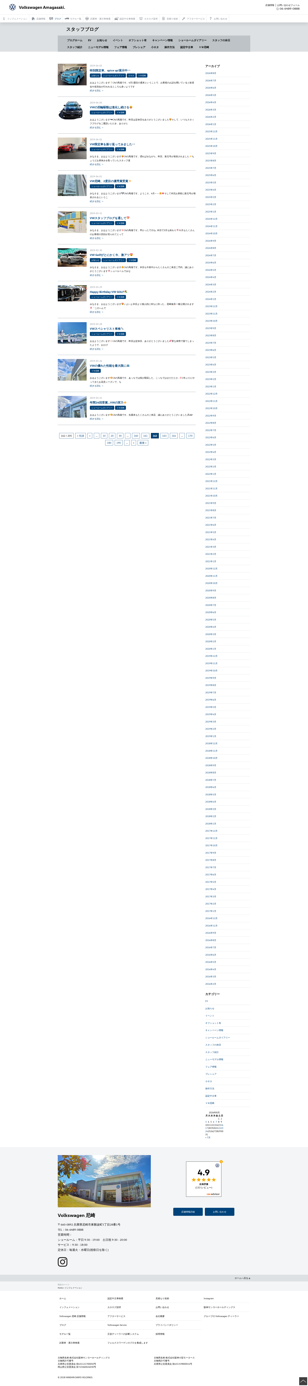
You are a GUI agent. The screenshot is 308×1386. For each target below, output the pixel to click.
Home (60, 1287)
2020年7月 (210, 605)
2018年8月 (210, 772)
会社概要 (160, 1316)
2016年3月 (210, 976)
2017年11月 (211, 838)
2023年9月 (210, 328)
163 (164, 435)
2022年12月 (211, 393)
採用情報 (160, 1333)
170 (190, 435)
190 (118, 442)
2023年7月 (210, 342)
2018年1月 (210, 823)
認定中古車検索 (115, 1298)
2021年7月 (210, 517)
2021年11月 (211, 488)
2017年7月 (210, 867)
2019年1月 (210, 736)
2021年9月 (210, 503)
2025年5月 (210, 182)
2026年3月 (210, 109)
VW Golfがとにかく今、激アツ (110, 255)
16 (222, 1124)
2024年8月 (210, 247)
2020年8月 (210, 597)
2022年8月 (210, 422)
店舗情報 (269, 5)
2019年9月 (210, 677)
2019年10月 (211, 670)
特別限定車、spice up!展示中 (109, 70)
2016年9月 (210, 932)
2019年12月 (211, 655)
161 (145, 435)
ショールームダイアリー (192, 40)
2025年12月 (211, 131)
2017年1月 (210, 911)
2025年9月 (210, 153)
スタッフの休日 (221, 40)
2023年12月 (211, 306)
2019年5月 (210, 707)
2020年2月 (210, 641)
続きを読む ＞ (97, 90)
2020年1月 (210, 648)
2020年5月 (210, 619)
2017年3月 (210, 896)
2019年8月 (210, 685)
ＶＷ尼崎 (204, 47)
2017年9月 (210, 852)
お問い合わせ (219, 1211)
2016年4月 (210, 969)
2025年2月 (210, 204)
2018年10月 (211, 757)
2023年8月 (210, 335)
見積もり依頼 (162, 1298)
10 (104, 435)
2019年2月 (210, 728)
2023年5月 (210, 357)
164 (174, 435)
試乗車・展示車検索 (69, 1342)
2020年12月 (211, 568)
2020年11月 (211, 575)
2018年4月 (210, 801)
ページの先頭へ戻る (303, 1381)
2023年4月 (210, 364)
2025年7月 (210, 167)
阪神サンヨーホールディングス (219, 1307)
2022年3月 (210, 459)
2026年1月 (210, 124)
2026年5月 (210, 95)
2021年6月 (210, 524)
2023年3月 (210, 371)
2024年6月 (210, 262)
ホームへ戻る (242, 1278)
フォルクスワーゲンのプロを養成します (127, 1342)
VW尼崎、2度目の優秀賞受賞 (109, 181)
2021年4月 (210, 539)
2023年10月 (211, 320)
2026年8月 (210, 73)
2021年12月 (211, 481)
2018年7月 (210, 779)
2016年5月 (210, 961)
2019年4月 (210, 714)
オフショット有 (138, 40)
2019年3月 (210, 721)
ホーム (62, 1298)
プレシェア (139, 47)
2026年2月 (210, 116)
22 (219, 1127)
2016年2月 (210, 983)
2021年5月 (210, 532)
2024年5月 (210, 269)
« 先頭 (80, 435)
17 (206, 1127)
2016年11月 (211, 925)
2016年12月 (211, 918)
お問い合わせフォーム (288, 5)
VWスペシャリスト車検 (105, 328)
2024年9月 (210, 240)
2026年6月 (210, 87)
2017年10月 (211, 845)
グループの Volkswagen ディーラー (221, 1316)
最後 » (142, 442)
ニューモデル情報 (98, 47)
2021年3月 (210, 546)
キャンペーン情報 (162, 40)
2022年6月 (210, 437)
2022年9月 (210, 415)
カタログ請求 (114, 1307)
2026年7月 (210, 80)
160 (136, 435)
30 (120, 435)
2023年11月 (211, 313)
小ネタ (155, 47)
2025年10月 (211, 145)
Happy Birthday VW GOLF (107, 292)
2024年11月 (211, 226)
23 (222, 1127)
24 (206, 1131)
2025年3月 (210, 197)
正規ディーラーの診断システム (123, 1333)
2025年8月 (210, 160)
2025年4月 (210, 189)
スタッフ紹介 (74, 47)
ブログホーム (74, 40)
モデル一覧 (65, 1333)
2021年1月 (210, 561)
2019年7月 (210, 692)
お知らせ (102, 40)
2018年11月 (211, 750)
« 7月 (207, 1137)
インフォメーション (69, 1307)
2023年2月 (210, 379)
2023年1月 (210, 386)
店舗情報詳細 (188, 1211)
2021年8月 (210, 510)
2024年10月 (211, 233)
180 (109, 442)
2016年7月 (210, 947)
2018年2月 (210, 816)
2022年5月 (210, 444)
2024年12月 (211, 218)
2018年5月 (210, 794)
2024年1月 (210, 299)
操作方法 (169, 47)
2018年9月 (210, 765)
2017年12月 (211, 830)
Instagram (209, 1298)
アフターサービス (116, 1316)
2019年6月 (210, 699)
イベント (118, 40)
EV (89, 40)
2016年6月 (210, 954)
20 (112, 435)
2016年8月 (210, 940)
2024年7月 (210, 255)
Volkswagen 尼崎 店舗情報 (72, 1316)
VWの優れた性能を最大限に (108, 365)
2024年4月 (210, 277)
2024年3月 (210, 284)
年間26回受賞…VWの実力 (107, 402)
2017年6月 (210, 874)
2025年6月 (210, 175)
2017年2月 (210, 903)
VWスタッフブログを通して (108, 218)
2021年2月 (210, 553)
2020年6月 (210, 612)
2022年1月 (210, 473)
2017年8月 (210, 859)
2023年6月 (210, 349)
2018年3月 (210, 809)
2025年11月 (211, 138)
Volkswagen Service (117, 1324)
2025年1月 (210, 211)
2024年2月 (210, 291)
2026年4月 (210, 102)
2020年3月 (210, 634)
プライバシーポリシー (167, 1324)
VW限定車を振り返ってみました (111, 144)
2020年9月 (210, 590)
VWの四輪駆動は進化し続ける (109, 107)
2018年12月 (211, 743)
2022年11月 (211, 401)
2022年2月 (210, 466)
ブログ (62, 1324)
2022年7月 (210, 430)
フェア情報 (120, 47)
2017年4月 (210, 889)
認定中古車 (186, 47)
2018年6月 (210, 787)
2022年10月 (211, 408)
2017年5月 (210, 881)
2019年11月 (211, 663)
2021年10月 (211, 495)
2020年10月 (211, 583)
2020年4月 (210, 626)
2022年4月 (210, 451)
